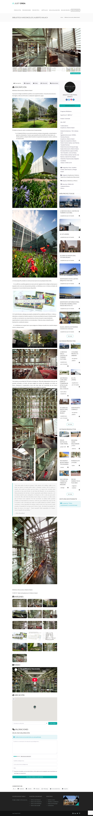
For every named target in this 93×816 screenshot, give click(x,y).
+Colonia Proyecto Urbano (74, 353)
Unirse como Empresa (36, 799)
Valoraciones (21, 729)
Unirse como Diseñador (36, 803)
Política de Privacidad (52, 803)
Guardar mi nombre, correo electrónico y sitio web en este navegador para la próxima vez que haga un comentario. (35, 772)
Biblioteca (70, 180)
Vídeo (17, 665)
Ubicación (19, 695)
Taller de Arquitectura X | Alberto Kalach (27, 593)
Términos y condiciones (53, 801)
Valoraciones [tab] (55, 83)
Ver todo (70, 336)
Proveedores (26, 10)
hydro (73, 465)
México (75, 180)
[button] (17, 50)
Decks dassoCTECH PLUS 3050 (75, 481)
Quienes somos (51, 799)
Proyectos (35, 10)
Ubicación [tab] (44, 83)
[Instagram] (71, 100)
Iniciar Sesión (65, 10)
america (74, 448)
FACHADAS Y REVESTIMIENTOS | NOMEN (64, 462)
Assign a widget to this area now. (19, 799)
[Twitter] (69, 100)
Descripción (20, 87)
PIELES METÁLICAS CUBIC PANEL (64, 442)
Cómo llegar (53, 723)
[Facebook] (67, 100)
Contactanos (51, 805)
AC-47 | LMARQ (64, 234)
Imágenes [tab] (27, 83)
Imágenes (18, 597)
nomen (62, 467)
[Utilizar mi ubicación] (46, 723)
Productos (17, 10)
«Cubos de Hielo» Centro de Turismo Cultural (63, 355)
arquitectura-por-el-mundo (67, 215)
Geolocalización (54, 10)
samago (62, 487)
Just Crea (14, 813)
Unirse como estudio (35, 805)
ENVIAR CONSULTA (70, 105)
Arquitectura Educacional (73, 177)
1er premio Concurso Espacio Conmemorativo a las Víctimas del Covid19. (64, 383)
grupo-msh (63, 446)
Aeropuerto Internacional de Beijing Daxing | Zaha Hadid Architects (69, 303)
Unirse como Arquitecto (36, 801)
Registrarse (75, 10)
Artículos (44, 10)
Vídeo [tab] (36, 83)
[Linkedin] (73, 100)
